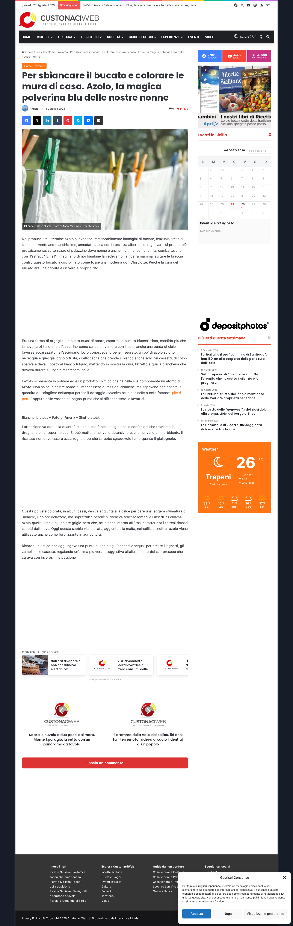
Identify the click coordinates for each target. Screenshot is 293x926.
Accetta (196, 914)
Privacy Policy (31, 918)
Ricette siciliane (111, 872)
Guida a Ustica (162, 891)
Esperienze (170, 37)
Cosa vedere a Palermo (168, 877)
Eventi (193, 37)
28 (243, 204)
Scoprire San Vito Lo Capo (170, 886)
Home (26, 37)
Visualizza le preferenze (265, 914)
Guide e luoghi (141, 37)
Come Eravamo (58, 52)
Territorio (90, 37)
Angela (34, 108)
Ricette (43, 37)
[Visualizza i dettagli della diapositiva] (234, 97)
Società (113, 37)
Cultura (65, 37)
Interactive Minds (126, 918)
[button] (284, 877)
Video (209, 37)
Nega (228, 914)
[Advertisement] (190, 20)
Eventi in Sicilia (111, 881)
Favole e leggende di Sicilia (68, 900)
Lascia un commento (104, 763)
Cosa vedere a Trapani (168, 881)
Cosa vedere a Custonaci (169, 872)
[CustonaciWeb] (59, 20)
